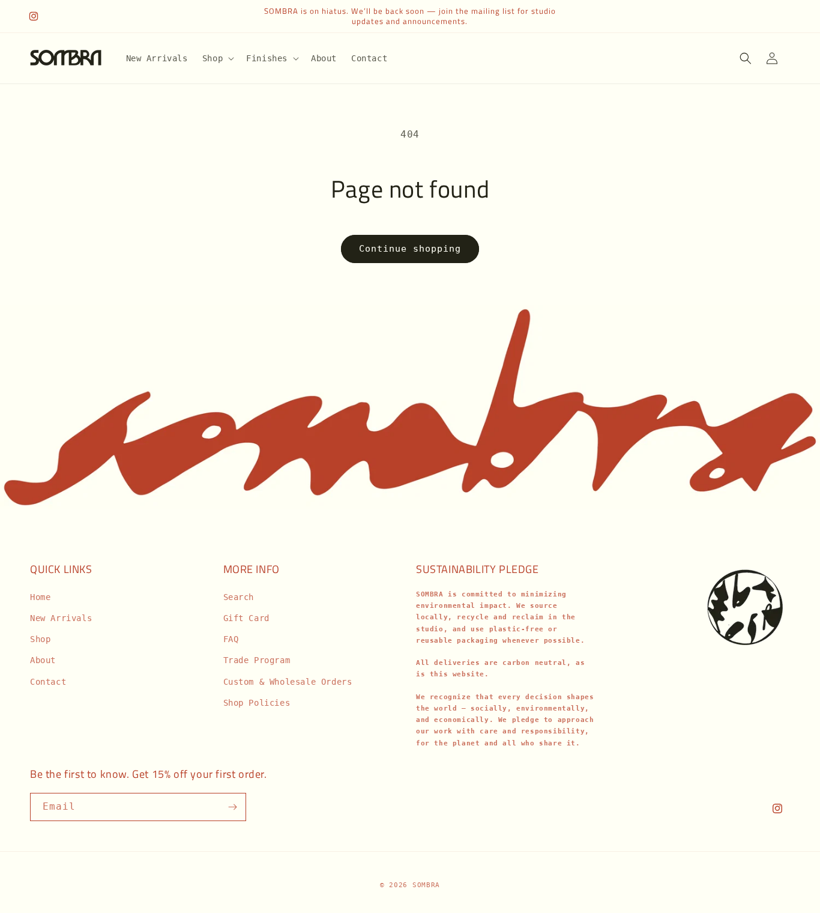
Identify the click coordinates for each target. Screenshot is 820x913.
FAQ (231, 639)
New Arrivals (61, 618)
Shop (40, 639)
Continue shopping (410, 248)
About (43, 660)
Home (40, 597)
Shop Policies (257, 703)
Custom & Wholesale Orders (287, 682)
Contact (48, 682)
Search (239, 597)
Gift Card (246, 618)
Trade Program (257, 660)
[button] (217, 58)
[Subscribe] (232, 807)
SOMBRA (426, 885)
